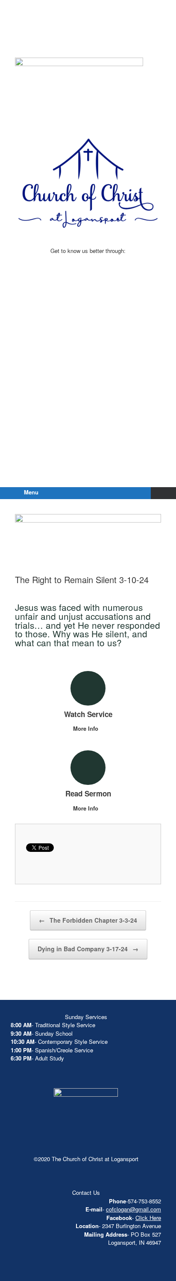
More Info (86, 728)
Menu (31, 492)
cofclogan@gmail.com (133, 1209)
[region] (79, 90)
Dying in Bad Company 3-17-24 (88, 948)
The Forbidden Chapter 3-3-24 (88, 920)
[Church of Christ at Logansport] (88, 38)
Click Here (148, 1218)
